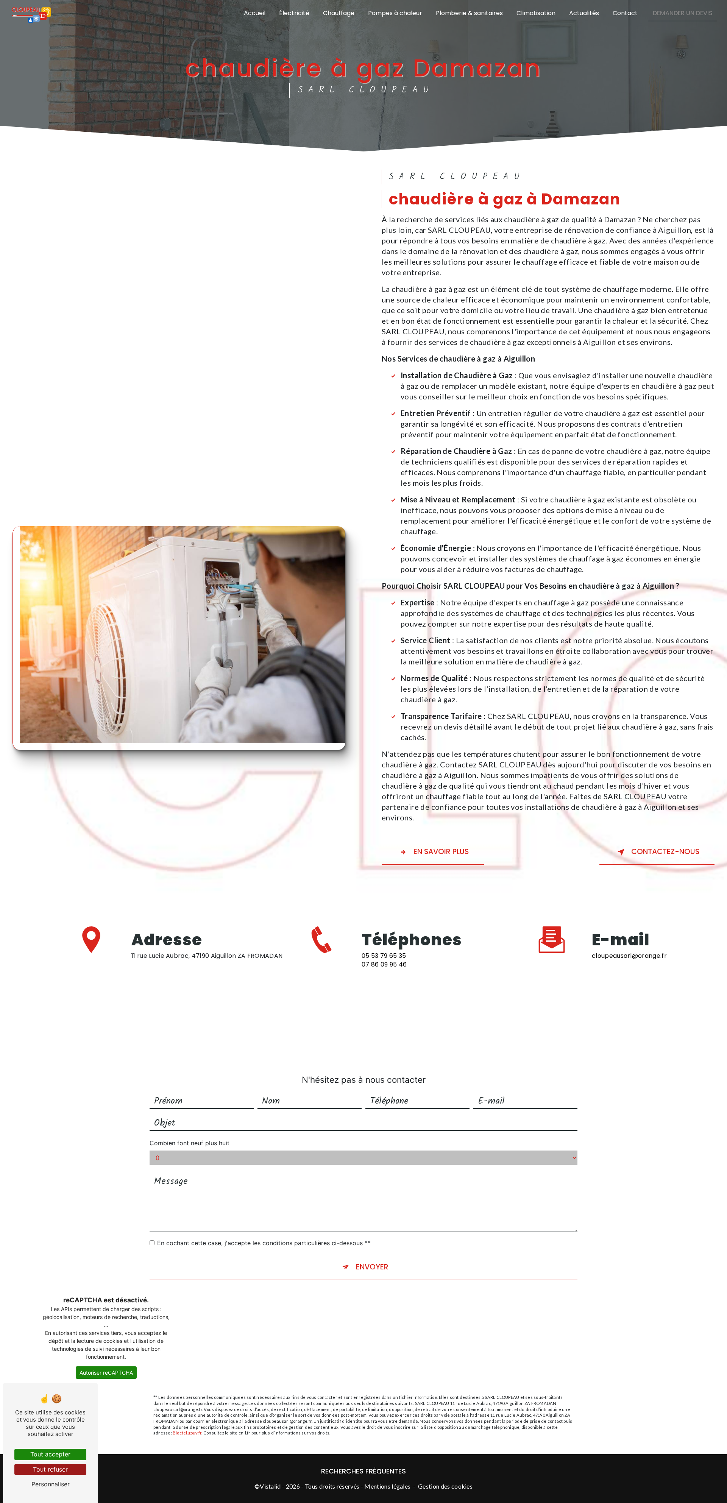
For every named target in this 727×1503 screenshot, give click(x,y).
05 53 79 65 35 (384, 955)
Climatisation (535, 13)
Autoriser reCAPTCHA (106, 1372)
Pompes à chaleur (395, 13)
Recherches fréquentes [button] (363, 1471)
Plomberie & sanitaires (469, 13)
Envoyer (372, 1267)
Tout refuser (50, 1469)
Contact (625, 13)
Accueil (254, 13)
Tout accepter (50, 1454)
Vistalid (270, 1486)
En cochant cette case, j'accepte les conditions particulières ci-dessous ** (264, 1243)
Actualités (584, 13)
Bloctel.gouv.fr (187, 1432)
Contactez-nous (665, 852)
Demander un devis (683, 13)
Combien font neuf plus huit (189, 1143)
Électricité (294, 13)
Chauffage (338, 13)
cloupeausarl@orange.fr (629, 955)
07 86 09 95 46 (384, 964)
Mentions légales (387, 1486)
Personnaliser (50, 1484)
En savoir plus (441, 852)
